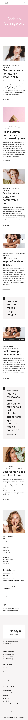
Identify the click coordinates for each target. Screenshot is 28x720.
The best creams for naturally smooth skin (13, 74)
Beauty (17, 65)
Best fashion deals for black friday (14, 473)
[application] (14, 339)
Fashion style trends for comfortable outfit (11, 198)
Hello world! (6, 575)
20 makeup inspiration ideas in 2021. (13, 261)
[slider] (23, 339)
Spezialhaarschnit (8, 671)
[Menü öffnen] (24, 2)
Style (15, 610)
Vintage (21, 253)
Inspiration (6, 610)
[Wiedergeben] (4, 340)
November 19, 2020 (8, 65)
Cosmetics (11, 608)
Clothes (5, 608)
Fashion (17, 608)
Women (10, 348)
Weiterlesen (6, 99)
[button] (5, 241)
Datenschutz (6, 711)
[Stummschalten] (19, 340)
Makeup (11, 610)
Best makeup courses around (12, 352)
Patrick (6, 67)
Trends (17, 253)
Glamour (11, 469)
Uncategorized (7, 559)
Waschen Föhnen (7, 674)
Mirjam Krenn (10, 717)
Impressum (13, 711)
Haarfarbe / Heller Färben (10, 680)
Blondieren (6, 677)
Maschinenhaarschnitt (9, 668)
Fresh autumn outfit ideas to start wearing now (14, 135)
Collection (6, 469)
